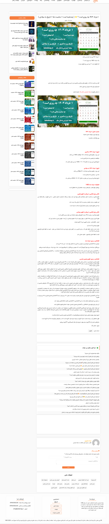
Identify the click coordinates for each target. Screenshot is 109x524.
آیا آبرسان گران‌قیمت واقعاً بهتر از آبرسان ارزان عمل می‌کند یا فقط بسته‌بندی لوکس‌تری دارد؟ (78, 391)
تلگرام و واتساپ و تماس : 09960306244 (20, 506)
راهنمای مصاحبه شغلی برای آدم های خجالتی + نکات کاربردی (85, 360)
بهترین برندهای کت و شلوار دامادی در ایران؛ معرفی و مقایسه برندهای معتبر (82, 387)
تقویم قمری (96, 197)
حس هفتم (74, 480)
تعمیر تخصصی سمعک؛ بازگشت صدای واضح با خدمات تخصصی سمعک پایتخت (81, 384)
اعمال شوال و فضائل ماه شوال (92, 403)
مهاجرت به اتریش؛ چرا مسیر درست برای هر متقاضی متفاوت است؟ (84, 375)
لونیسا (54, 484)
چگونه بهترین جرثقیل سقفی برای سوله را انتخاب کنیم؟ (87, 381)
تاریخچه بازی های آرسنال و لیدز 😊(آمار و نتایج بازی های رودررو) (84, 397)
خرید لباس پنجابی (46, 484)
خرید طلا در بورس (75, 484)
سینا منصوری (88, 441)
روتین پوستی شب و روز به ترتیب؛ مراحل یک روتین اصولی (86, 372)
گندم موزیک (93, 480)
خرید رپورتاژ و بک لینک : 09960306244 (20, 503)
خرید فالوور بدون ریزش (81, 488)
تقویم (66, 20)
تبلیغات (56, 509)
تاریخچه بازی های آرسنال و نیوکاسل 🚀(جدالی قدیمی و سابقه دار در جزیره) (82, 363)
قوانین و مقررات (56, 513)
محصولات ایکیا (44, 480)
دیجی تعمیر (92, 484)
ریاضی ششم (59, 484)
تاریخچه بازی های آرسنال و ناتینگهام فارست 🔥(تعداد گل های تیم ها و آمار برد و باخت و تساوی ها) (76, 394)
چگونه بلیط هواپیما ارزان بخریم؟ (92, 353)
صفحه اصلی (56, 506)
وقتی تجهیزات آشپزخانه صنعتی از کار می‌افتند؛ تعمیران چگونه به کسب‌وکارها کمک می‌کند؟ (79, 400)
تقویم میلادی (96, 215)
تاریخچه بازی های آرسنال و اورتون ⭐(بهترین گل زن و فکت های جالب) (83, 369)
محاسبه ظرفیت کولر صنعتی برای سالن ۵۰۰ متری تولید (87, 378)
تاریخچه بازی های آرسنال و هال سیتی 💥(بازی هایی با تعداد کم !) (84, 366)
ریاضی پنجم (67, 484)
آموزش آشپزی (54, 488)
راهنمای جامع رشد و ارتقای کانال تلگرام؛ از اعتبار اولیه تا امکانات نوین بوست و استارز (80, 412)
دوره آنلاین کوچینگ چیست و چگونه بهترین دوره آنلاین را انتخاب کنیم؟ (83, 406)
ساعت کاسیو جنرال (65, 480)
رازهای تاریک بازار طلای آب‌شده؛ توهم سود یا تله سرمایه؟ (86, 356)
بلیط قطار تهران (84, 484)
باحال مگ (70, 20)
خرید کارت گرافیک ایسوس (83, 480)
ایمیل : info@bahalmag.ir (20, 509)
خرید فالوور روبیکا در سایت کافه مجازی (67, 488)
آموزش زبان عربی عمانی (54, 480)
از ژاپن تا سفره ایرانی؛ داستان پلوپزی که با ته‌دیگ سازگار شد (86, 409)
